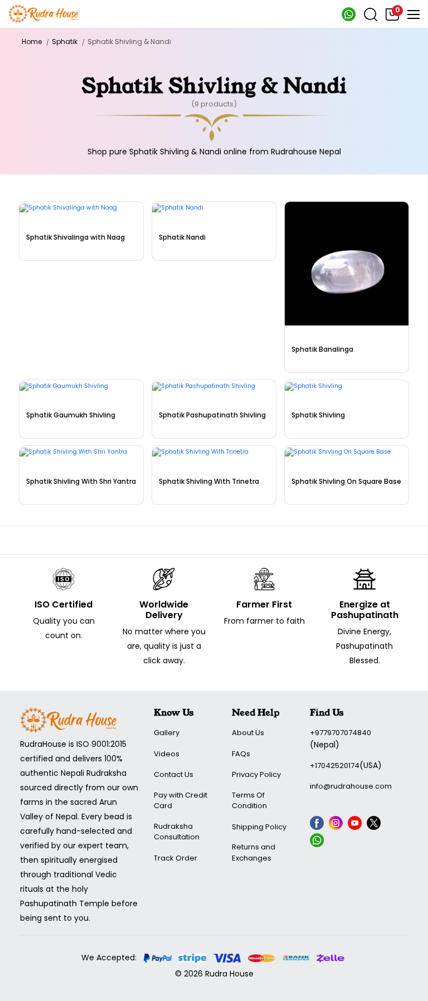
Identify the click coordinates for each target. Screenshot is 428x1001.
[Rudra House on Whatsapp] (318, 842)
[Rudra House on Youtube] (356, 824)
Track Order (175, 858)
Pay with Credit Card (180, 801)
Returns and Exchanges (253, 852)
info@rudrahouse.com (351, 786)
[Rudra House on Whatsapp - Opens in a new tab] (349, 19)
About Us (248, 732)
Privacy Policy (256, 774)
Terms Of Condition (249, 801)
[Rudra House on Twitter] (375, 824)
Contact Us (173, 774)
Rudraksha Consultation (177, 832)
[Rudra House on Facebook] (318, 824)
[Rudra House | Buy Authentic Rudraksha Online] (43, 12)
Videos (166, 754)
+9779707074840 (340, 732)
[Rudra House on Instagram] (337, 824)
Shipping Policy (259, 827)
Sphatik (64, 41)
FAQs (241, 754)
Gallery (166, 732)
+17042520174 (334, 765)
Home (32, 41)
